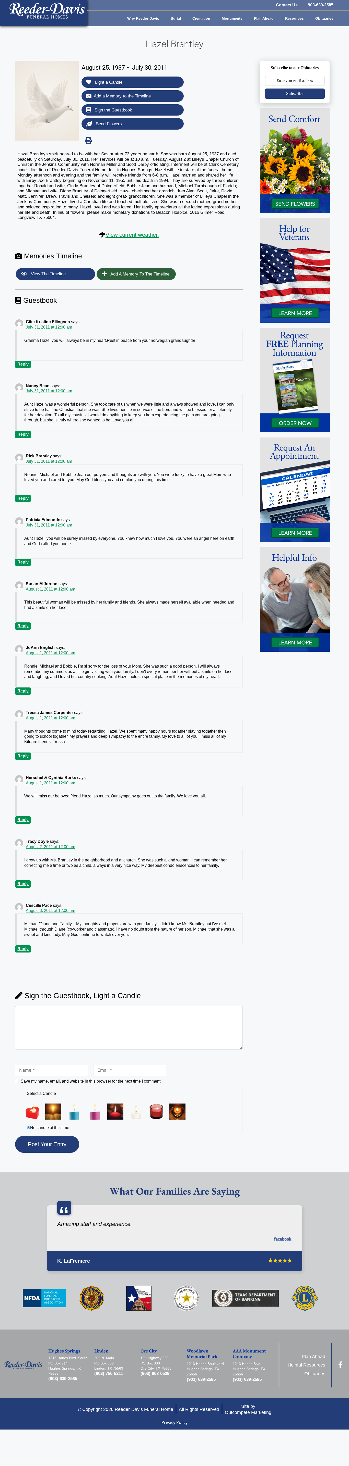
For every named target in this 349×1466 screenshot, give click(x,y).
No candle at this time (49, 1127)
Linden (101, 1351)
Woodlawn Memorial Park (202, 1354)
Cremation (201, 18)
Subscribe (294, 93)
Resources (294, 18)
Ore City (149, 1351)
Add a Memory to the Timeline (122, 96)
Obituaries (324, 18)
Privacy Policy (174, 1422)
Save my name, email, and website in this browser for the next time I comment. (91, 1081)
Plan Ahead (264, 18)
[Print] (88, 140)
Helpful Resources (306, 1365)
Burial (176, 18)
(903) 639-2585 (62, 1378)
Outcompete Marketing (248, 1412)
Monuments (232, 18)
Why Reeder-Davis (143, 18)
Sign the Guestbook (112, 110)
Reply (23, 364)
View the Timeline (48, 273)
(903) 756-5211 (108, 1373)
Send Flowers (108, 123)
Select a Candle (41, 1093)
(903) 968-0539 (155, 1373)
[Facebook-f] (340, 1364)
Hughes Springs (64, 1351)
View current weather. (132, 235)
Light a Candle (108, 82)
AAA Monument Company (249, 1354)
